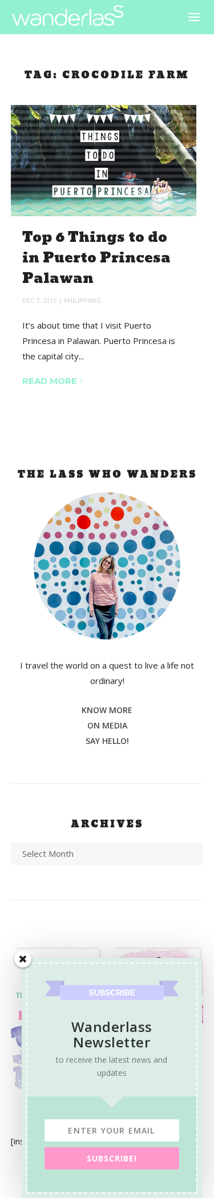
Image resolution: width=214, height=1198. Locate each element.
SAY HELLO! (107, 740)
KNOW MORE (107, 710)
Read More (49, 380)
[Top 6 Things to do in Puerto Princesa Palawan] (104, 160)
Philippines (82, 300)
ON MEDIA (107, 725)
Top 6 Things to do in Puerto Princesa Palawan (96, 258)
